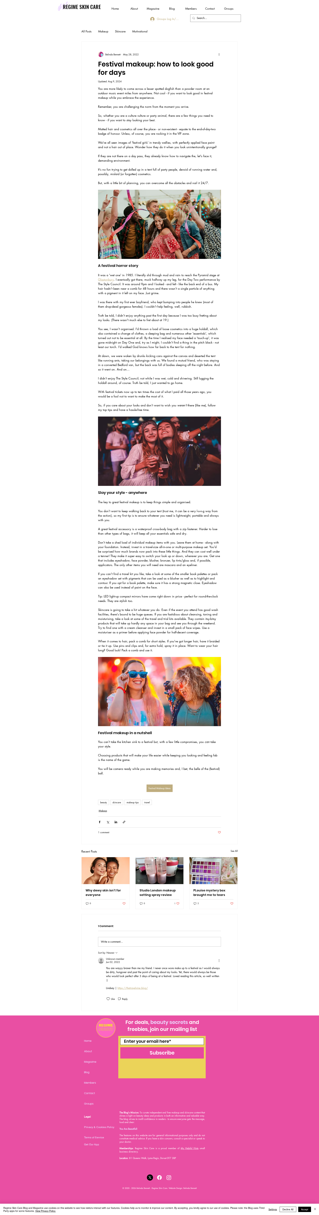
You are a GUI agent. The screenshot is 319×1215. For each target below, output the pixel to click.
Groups (89, 1104)
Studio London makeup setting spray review (158, 892)
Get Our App (91, 1144)
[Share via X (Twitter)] (107, 822)
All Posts (86, 31)
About (88, 1051)
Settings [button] (272, 1209)
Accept (304, 1209)
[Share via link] (124, 822)
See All (234, 851)
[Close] (315, 1209)
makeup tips (133, 802)
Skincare (120, 31)
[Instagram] (169, 1177)
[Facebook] (159, 1177)
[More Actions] (219, 961)
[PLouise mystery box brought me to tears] (213, 870)
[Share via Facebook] (99, 822)
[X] (150, 1177)
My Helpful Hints (190, 1148)
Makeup (103, 31)
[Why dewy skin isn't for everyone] (106, 870)
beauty (103, 802)
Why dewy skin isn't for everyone (103, 892)
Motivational (140, 31)
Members (90, 1083)
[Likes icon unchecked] (108, 999)
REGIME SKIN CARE (82, 6)
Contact (89, 1093)
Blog (86, 1072)
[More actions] (219, 54)
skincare (116, 802)
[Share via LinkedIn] (115, 822)
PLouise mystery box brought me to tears (209, 892)
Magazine (90, 1062)
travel (147, 802)
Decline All (287, 1209)
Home (88, 1041)
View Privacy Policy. (45, 1211)
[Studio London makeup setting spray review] (160, 870)
